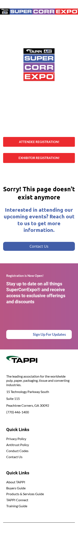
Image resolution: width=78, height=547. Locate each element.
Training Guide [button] (16, 506)
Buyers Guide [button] (16, 488)
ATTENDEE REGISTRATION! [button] (39, 142)
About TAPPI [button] (15, 482)
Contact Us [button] (14, 457)
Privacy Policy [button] (16, 439)
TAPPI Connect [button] (17, 500)
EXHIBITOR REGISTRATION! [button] (39, 158)
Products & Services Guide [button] (25, 494)
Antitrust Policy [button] (17, 445)
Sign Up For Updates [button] (49, 334)
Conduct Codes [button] (17, 451)
